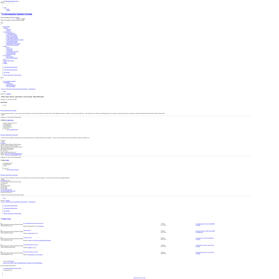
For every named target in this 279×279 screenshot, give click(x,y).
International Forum (10, 54)
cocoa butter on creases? (27, 237)
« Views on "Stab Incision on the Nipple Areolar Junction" (14, 89)
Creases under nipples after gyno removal (30, 244)
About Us (8, 29)
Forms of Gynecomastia (11, 35)
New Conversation (10, 86)
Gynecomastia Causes (11, 34)
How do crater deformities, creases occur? (30, 251)
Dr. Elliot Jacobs (9, 120)
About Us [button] (5, 28)
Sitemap (29, 263)
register (17, 17)
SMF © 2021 (13, 263)
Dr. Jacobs (3, 143)
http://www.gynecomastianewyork (13, 154)
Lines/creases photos (26, 230)
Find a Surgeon (9, 56)
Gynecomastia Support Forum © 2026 (12, 268)
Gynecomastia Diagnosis (12, 37)
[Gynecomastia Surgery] (12, 129)
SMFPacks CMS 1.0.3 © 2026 (139, 277)
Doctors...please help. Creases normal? (8, 110)
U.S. (37, 233)
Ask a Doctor (9, 49)
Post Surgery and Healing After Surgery (42, 240)
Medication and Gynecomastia (13, 43)
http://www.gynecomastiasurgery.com (13, 153)
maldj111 (30, 247)
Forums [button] (5, 46)
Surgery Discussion (10, 52)
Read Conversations (11, 85)
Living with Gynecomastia (12, 45)
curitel (29, 240)
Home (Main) (6, 26)
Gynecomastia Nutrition (11, 42)
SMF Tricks (11, 261)
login (13, 17)
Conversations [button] (6, 82)
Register (8, 10)
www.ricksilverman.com (6, 189)
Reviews (8, 30)
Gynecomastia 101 (10, 33)
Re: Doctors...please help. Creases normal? (9, 134)
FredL (198, 246)
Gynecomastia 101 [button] (7, 32)
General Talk (9, 50)
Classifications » (32, 89)
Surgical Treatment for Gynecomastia (14, 39)
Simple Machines (21, 263)
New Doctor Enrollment (12, 58)
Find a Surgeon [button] (7, 55)
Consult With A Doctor (8, 60)
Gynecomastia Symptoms (12, 38)
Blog (4, 59)
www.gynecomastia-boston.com (8, 191)
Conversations (9, 83)
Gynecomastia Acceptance (12, 51)
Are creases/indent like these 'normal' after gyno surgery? (33, 223)
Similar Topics (6, 219)
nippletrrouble (31, 254)
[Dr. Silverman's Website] (12, 169)
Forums (8, 47)
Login (7, 9)
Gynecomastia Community (9, 81)
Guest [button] (4, 7)
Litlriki (7, 160)
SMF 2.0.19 (6, 263)
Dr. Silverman (4, 180)
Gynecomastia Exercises (12, 41)
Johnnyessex (31, 233)
